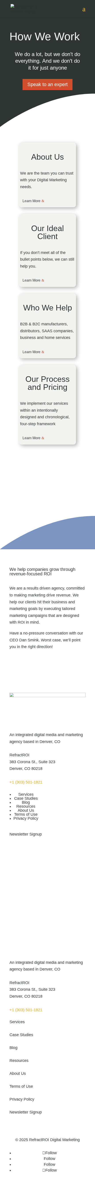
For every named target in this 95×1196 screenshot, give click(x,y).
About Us (26, 810)
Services (26, 794)
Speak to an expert (47, 84)
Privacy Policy (25, 818)
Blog (26, 802)
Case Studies (26, 798)
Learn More (31, 201)
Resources (25, 806)
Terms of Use (26, 814)
